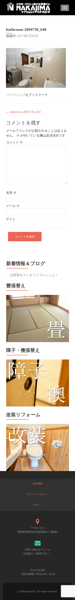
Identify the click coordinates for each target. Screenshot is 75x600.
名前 (11, 192)
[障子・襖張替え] (37, 382)
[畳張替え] (37, 318)
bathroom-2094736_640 (23, 112)
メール (13, 206)
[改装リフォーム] (37, 447)
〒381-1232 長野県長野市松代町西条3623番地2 (37, 529)
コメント (14, 142)
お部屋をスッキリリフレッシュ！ (34, 275)
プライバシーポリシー (38, 494)
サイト (11, 219)
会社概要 (37, 483)
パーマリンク (15, 95)
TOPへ (36, 504)
